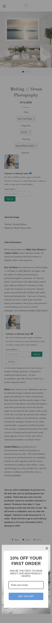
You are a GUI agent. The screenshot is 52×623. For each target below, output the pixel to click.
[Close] (46, 548)
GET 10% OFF (26, 596)
